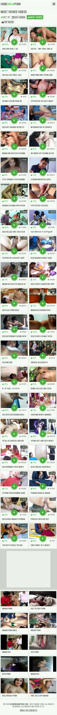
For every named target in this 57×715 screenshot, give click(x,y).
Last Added (19, 17)
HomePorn (10, 4)
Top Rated (9, 22)
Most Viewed (36, 17)
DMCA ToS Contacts (28, 710)
